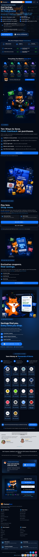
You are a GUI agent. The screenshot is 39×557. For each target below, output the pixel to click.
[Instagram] (36, 552)
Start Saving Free (6, 34)
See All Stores (32, 424)
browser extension (5, 211)
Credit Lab (3, 530)
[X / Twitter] (33, 552)
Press (2, 535)
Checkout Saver (31, 428)
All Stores (2, 511)
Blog (1, 537)
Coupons (2, 513)
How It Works (22, 530)
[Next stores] (37, 393)
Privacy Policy (29, 495)
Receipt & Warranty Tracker (6, 523)
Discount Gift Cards (27, 13)
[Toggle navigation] (37, 2)
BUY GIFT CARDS (19, 222)
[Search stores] (23, 2)
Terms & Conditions (23, 534)
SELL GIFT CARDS (19, 225)
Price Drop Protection (5, 524)
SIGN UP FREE (19, 153)
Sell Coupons (22, 518)
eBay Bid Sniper (4, 519)
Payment (2, 532)
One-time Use (4, 14)
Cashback (19, 14)
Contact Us (3, 534)
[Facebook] (31, 552)
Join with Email (28, 482)
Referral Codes (28, 14)
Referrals (2, 518)
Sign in (32, 496)
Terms (25, 495)
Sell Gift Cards (22, 513)
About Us (22, 529)
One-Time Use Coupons (24, 519)
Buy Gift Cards (22, 511)
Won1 (2, 521)
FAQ (1, 529)
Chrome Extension (4, 539)
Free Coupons (13, 14)
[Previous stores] (2, 393)
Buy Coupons (22, 515)
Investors (21, 532)
